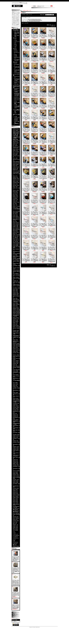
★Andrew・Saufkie (16, 293)
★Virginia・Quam (15, 462)
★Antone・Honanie (16, 325)
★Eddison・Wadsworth (16, 309)
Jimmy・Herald (15, 154)
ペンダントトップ (16, 41)
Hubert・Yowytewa (15, 238)
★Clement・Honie (15, 363)
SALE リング (16, 30)
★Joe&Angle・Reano (16, 182)
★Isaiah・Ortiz (15, 200)
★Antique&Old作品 (16, 172)
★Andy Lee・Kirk (15, 168)
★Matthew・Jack (16, 524)
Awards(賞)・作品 (15, 134)
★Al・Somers (15, 203)
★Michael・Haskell (15, 142)
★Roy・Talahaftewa (16, 273)
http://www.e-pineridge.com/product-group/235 (34, 19)
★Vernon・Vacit (15, 492)
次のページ (53, 25)
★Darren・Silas (15, 305)
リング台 (15, 116)
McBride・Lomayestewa (16, 234)
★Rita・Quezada (15, 528)
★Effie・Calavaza (15, 392)
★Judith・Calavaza (16, 497)
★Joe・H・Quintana (16, 151)
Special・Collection (15, 130)
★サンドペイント (16, 99)
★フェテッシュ (16, 97)
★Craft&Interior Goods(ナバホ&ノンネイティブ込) (16, 86)
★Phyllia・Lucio (15, 490)
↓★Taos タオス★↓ (15, 192)
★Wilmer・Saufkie (15, 226)
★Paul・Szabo (15, 144)
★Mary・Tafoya (15, 186)
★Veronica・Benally (16, 520)
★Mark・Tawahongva (16, 304)
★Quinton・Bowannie (16, 494)
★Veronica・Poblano (16, 407)
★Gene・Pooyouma (16, 374)
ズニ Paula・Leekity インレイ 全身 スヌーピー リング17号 (35, 164)
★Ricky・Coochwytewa (16, 326)
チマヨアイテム (15, 543)
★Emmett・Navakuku (16, 343)
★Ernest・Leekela (15, 482)
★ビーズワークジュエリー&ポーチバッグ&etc (16, 79)
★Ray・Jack (15, 523)
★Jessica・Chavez (15, 493)
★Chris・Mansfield (16, 360)
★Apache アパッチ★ (16, 202)
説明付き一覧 (49, 264)
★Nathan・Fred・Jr (16, 348)
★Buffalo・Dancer (15, 196)
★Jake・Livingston (15, 408)
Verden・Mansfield (15, 245)
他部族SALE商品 (15, 139)
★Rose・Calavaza (15, 498)
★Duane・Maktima (16, 164)
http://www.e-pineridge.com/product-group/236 (35, 20)
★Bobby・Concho (15, 463)
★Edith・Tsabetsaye (16, 405)
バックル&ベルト (15, 536)
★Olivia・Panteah (15, 473)
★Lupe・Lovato (15, 183)
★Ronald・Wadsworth (16, 312)
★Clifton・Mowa (15, 351)
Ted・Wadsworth (15, 237)
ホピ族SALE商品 (15, 135)
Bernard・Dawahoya (16, 222)
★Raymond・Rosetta (16, 185)
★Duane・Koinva (15, 339)
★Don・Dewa (15, 413)
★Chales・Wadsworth (16, 313)
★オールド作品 (15, 382)
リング (14, 531)
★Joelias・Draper (15, 527)
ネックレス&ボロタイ (16, 535)
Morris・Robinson (15, 212)
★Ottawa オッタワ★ (16, 206)
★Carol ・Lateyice (15, 502)
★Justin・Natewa (15, 500)
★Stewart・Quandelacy (16, 470)
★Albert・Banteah (15, 419)
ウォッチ (14, 539)
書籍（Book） (15, 544)
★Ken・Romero (15, 194)
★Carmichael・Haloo (16, 403)
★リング (15, 49)
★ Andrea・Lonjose (16, 449)
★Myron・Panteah (15, 398)
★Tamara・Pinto (15, 459)
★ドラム (15, 101)
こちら (18, 24)
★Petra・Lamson (15, 347)
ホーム (21, 10)
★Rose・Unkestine (15, 496)
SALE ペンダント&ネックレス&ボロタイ (16, 33)
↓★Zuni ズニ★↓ (15, 404)
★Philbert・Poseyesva (16, 284)
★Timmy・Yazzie (15, 199)
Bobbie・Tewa (15, 233)
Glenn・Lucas (15, 221)
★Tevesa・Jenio (15, 519)
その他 (15, 112)
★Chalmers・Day (15, 280)
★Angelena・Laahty (16, 479)
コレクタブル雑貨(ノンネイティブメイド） (16, 107)
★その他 (15, 55)
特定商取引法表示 (15, 612)
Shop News (14, 614)
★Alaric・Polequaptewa (16, 344)
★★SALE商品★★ (16, 29)
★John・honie (15, 364)
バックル (15, 45)
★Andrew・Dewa (15, 386)
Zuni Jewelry (15, 48)
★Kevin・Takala (15, 290)
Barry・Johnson (15, 145)
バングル (15, 40)
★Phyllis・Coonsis (15, 437)
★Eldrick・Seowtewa (16, 435)
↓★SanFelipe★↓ (15, 198)
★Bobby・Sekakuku (16, 277)
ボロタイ (15, 44)
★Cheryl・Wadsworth (16, 311)
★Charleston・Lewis (16, 318)
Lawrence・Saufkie (15, 225)
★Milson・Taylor (15, 322)
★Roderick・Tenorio (16, 178)
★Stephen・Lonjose (16, 474)
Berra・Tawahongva (16, 259)
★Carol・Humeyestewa (16, 369)
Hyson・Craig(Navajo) (16, 513)
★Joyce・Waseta (15, 489)
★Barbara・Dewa (15, 414)
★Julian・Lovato (15, 150)
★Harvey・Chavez (15, 181)
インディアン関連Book (16, 109)
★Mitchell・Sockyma (16, 308)
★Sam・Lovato (15, 175)
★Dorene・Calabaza (16, 190)
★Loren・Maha (15, 298)
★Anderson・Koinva (16, 330)
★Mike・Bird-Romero (16, 161)
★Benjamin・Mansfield (16, 258)
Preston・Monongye (16, 216)
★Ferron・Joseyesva (16, 317)
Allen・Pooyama (15, 213)
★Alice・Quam (15, 385)
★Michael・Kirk (15, 169)
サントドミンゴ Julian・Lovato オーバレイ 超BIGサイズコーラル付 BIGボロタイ (15, 558)
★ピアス (15, 54)
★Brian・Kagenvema (16, 299)
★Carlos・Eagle (15, 207)
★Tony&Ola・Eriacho (16, 434)
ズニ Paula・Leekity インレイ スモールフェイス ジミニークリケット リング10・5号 (43, 177)
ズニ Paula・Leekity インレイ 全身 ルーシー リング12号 (52, 224)
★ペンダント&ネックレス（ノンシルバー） (16, 70)
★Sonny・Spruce (15, 195)
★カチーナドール (16, 98)
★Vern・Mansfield (15, 321)
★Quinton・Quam (15, 440)
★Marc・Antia (15, 204)
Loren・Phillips (15, 254)
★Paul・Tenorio (15, 191)
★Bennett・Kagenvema (16, 253)
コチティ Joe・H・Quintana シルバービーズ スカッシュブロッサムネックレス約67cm (15, 606)
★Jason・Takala (15, 289)
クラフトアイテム (15, 542)
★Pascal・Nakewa (15, 501)
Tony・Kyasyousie (15, 241)
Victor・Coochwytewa (16, 217)
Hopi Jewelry (15, 37)
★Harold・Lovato (15, 177)
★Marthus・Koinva (16, 331)
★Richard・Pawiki (15, 294)
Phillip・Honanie (15, 230)
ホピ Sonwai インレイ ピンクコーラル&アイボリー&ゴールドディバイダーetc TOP (15, 594)
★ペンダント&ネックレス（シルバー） (16, 67)
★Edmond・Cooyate (16, 446)
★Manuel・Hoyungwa (16, 242)
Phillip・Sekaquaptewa (16, 229)
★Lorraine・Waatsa (16, 409)
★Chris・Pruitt (15, 165)
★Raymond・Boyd (15, 516)
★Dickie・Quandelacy (16, 399)
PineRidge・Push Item (16, 131)
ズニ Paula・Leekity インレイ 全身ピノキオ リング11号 (51, 212)
